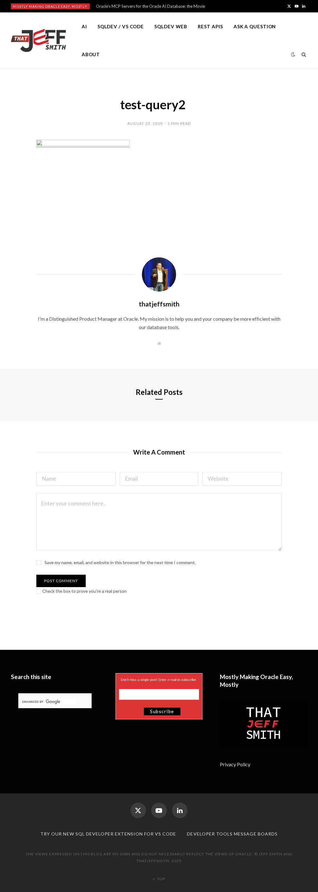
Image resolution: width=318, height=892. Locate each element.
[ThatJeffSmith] (38, 41)
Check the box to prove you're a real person (84, 591)
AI (84, 26)
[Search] (304, 54)
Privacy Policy (235, 764)
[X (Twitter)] (138, 810)
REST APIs (210, 26)
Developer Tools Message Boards (232, 833)
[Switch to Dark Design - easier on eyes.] (293, 54)
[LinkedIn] (180, 810)
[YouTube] (159, 810)
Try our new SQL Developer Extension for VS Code (108, 833)
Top (160, 878)
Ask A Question (255, 26)
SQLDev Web (170, 26)
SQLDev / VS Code (121, 26)
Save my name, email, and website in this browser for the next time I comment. (120, 562)
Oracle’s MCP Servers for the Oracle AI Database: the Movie (150, 6)
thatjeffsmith (159, 304)
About (91, 54)
